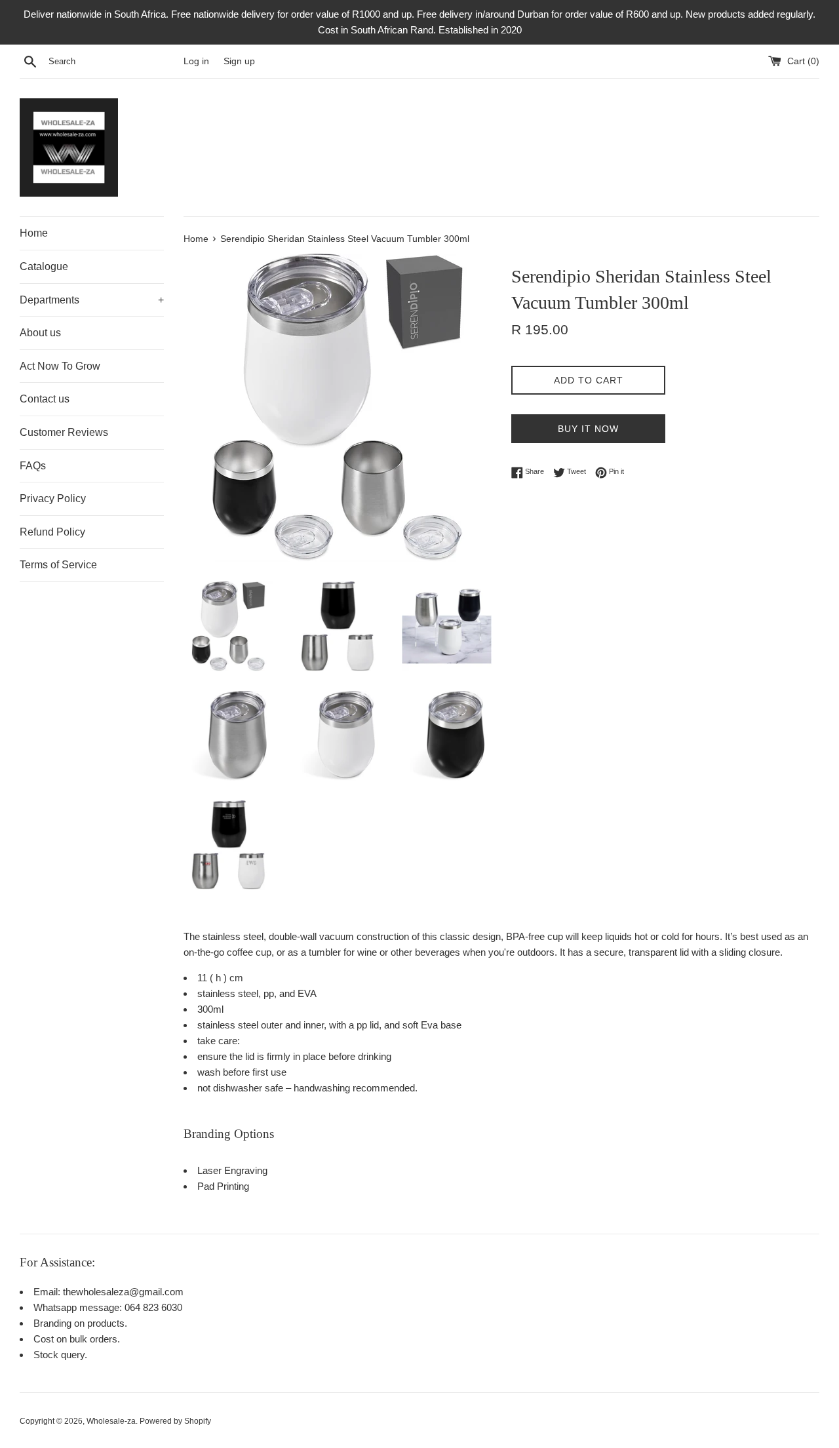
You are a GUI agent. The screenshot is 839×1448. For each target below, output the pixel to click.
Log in (196, 61)
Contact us (44, 398)
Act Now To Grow (60, 366)
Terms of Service (58, 564)
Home (34, 233)
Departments (92, 299)
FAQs (33, 465)
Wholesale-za (111, 1421)
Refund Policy (52, 532)
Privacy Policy (53, 498)
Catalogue (44, 266)
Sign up (239, 61)
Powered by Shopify (175, 1421)
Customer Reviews (64, 432)
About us (40, 332)
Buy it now (588, 428)
